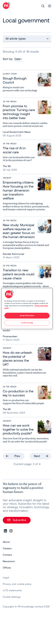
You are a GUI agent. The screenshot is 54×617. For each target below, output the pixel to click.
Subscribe (19, 520)
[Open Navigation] (49, 6)
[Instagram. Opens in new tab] (11, 531)
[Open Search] (43, 6)
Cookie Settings (12, 596)
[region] (27, 308)
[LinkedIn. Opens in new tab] (5, 531)
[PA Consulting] (6, 5)
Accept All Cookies (27, 315)
